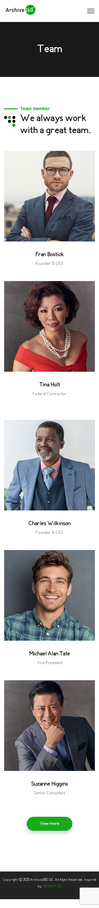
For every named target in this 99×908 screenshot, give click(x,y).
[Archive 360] (20, 11)
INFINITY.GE (52, 886)
